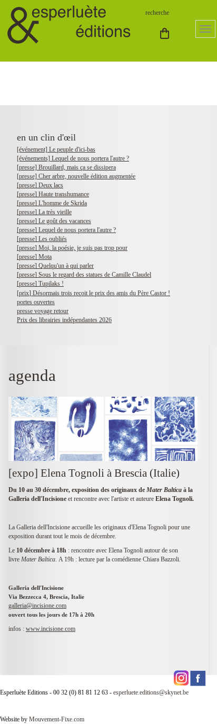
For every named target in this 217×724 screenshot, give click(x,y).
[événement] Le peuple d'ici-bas (56, 149)
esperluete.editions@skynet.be (151, 692)
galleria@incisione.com (37, 605)
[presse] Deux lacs (40, 185)
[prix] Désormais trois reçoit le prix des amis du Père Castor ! (93, 293)
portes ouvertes (36, 302)
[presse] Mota (34, 256)
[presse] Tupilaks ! (40, 283)
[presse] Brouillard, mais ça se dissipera (66, 167)
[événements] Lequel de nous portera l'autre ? (73, 158)
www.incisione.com (50, 628)
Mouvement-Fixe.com (56, 719)
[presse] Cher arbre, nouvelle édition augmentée (76, 176)
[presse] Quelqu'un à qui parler (55, 265)
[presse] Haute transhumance (53, 194)
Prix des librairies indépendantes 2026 (64, 320)
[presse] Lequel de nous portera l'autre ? (66, 230)
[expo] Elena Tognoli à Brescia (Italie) (94, 473)
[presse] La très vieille (44, 212)
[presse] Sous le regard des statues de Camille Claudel (84, 274)
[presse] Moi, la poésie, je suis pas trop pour (72, 248)
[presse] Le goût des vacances (54, 221)
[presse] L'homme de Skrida (52, 203)
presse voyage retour (42, 311)
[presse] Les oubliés (42, 239)
